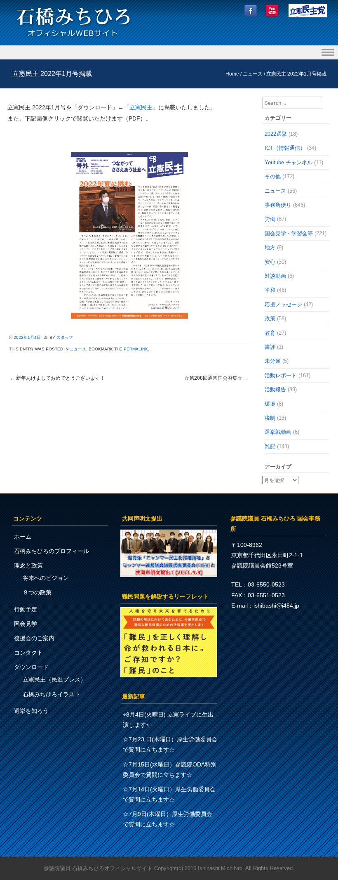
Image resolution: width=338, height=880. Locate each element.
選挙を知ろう (31, 710)
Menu (169, 52)
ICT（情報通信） (285, 148)
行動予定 (25, 609)
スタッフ (64, 337)
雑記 (270, 446)
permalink (136, 349)
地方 (270, 247)
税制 (270, 418)
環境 (270, 404)
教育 (270, 333)
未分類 (273, 361)
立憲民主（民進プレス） (54, 679)
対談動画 (275, 276)
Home (232, 74)
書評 (270, 347)
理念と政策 (28, 565)
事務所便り (278, 205)
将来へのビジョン (46, 578)
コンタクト (28, 652)
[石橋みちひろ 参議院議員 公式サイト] (73, 39)
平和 (270, 290)
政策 (270, 318)
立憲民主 (141, 107)
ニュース (253, 74)
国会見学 (25, 623)
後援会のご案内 (34, 638)
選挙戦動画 (278, 432)
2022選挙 (276, 134)
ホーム (22, 536)
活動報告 (275, 389)
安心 (270, 262)
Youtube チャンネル (288, 162)
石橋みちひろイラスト (51, 694)
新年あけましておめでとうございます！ (57, 378)
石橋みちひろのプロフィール (51, 551)
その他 (273, 176)
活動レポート (281, 375)
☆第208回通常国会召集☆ (216, 378)
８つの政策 (37, 592)
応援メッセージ (283, 304)
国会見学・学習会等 (289, 233)
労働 (270, 219)
